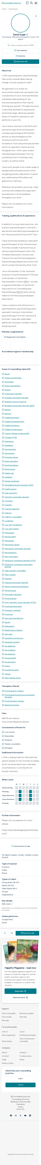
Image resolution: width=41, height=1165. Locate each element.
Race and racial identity (14, 618)
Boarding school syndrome (15, 402)
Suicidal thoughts (12, 670)
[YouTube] (25, 1115)
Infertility (8, 505)
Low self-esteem (12, 529)
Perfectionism (10, 590)
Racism (7, 622)
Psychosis (9, 614)
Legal (4, 1059)
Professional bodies (28, 1035)
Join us (5, 1032)
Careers (24, 1052)
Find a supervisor (8, 1035)
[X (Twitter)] (20, 1115)
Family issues (10, 469)
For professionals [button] (9, 1027)
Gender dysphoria (12, 481)
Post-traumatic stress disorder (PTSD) (20, 602)
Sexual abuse (10, 654)
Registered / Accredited (14, 337)
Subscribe (20, 991)
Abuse (7, 374)
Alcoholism (9, 382)
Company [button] (6, 1048)
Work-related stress (13, 678)
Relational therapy (12, 705)
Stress (7, 666)
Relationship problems (14, 630)
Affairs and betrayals (13, 378)
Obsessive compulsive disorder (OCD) (20, 561)
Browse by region (27, 1013)
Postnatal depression (13, 606)
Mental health (10, 537)
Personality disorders (13, 594)
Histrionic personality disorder (17, 497)
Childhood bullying (12, 425)
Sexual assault (10, 658)
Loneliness (9, 521)
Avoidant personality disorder (16, 398)
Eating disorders (11, 461)
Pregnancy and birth (13, 610)
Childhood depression (13, 429)
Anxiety (8, 390)
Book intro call (20, 61)
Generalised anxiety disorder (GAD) (19, 485)
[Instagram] (16, 1115)
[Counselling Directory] (13, 3)
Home (4, 9)
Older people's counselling (15, 571)
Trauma (7, 674)
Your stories (7, 1017)
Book (27, 933)
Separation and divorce (14, 638)
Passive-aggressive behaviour (17, 587)
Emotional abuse (11, 465)
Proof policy (7, 1041)
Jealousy (8, 513)
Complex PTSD (11, 437)
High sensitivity (11, 493)
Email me (20, 56)
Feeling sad (9, 473)
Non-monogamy (11, 557)
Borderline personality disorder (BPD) (20, 406)
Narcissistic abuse (12, 545)
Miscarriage (9, 541)
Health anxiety (11, 489)
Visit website (20, 50)
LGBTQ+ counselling (13, 517)
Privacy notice (7, 1063)
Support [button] (5, 1009)
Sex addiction (10, 646)
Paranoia (8, 579)
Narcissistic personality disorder (18, 549)
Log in (22, 1032)
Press (22, 1059)
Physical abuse (11, 598)
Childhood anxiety (12, 418)
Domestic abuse (11, 457)
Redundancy (10, 626)
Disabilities (9, 445)
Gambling (8, 477)
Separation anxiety (12, 642)
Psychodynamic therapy (14, 701)
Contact (5, 1056)
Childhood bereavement (14, 422)
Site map (5, 1020)
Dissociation (10, 453)
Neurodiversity (11, 553)
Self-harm (9, 634)
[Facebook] (11, 1115)
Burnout (8, 414)
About (4, 1052)
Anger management (13, 386)
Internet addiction (12, 509)
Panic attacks (10, 575)
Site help (23, 1017)
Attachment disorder (13, 394)
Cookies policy (26, 1056)
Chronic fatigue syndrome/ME (17, 433)
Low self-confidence (13, 525)
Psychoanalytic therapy (14, 691)
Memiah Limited (29, 1154)
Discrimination (10, 449)
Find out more (20, 997)
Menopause (9, 533)
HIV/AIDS (9, 501)
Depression (9, 441)
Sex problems (10, 650)
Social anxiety (10, 662)
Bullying (8, 410)
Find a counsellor (9, 1013)
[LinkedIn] (30, 1115)
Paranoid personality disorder (16, 583)
